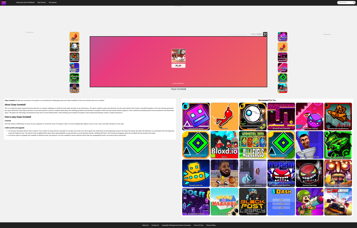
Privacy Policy (211, 225)
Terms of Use (198, 225)
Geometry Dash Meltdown (25, 2)
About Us (145, 225)
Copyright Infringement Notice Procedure (176, 225)
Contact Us (155, 225)
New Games (41, 2)
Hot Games (53, 2)
